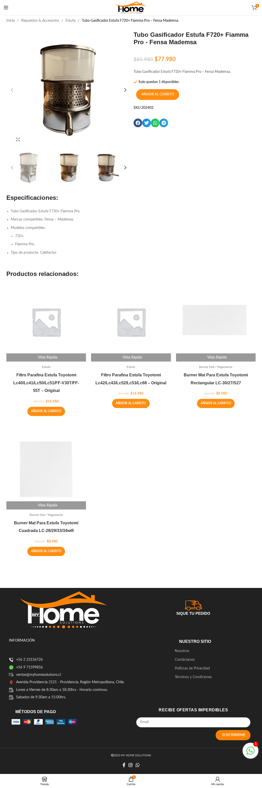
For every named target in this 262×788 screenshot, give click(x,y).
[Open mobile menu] (6, 8)
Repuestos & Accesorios (40, 20)
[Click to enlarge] (18, 139)
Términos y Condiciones (193, 677)
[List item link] (11, 660)
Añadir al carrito (157, 94)
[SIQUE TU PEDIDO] (193, 604)
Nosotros (182, 651)
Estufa (71, 20)
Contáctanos (185, 660)
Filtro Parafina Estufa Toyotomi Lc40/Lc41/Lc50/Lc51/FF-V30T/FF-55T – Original (46, 383)
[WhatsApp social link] (137, 765)
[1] (250, 754)
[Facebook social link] (124, 765)
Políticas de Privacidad (192, 668)
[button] (138, 123)
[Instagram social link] (130, 765)
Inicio (11, 20)
